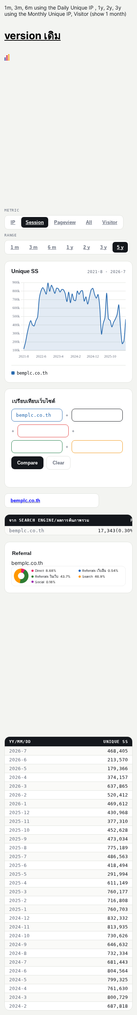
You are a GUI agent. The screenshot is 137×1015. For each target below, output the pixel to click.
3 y (103, 247)
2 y (86, 247)
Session (35, 222)
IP (13, 222)
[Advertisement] (68, 133)
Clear (58, 463)
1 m (15, 247)
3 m (33, 247)
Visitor (109, 222)
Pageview (65, 222)
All (89, 222)
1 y (69, 247)
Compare (27, 463)
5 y (120, 247)
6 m (52, 247)
